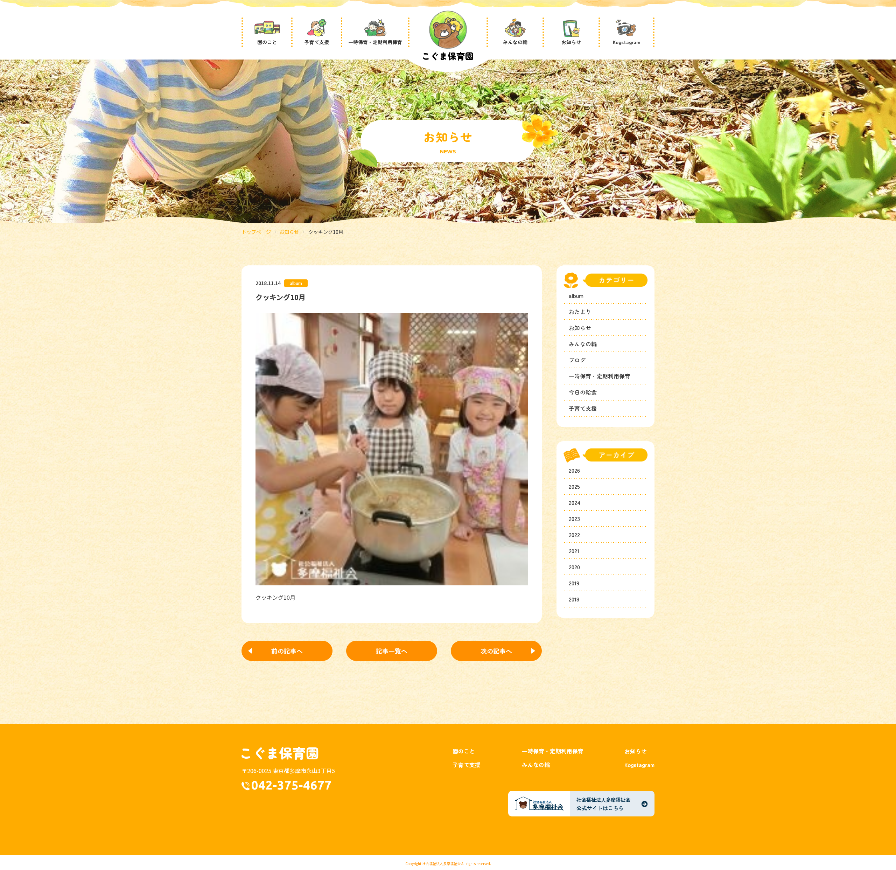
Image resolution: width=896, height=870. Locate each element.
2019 (574, 583)
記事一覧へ (391, 650)
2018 (574, 599)
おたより (580, 311)
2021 (574, 551)
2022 (574, 534)
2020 (574, 567)
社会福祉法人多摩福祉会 (441, 863)
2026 (574, 470)
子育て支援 (583, 408)
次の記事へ (496, 650)
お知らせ (289, 231)
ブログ (577, 360)
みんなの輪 (583, 344)
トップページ (256, 231)
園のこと (464, 751)
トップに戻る (868, 846)
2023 (574, 518)
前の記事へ (287, 650)
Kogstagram (639, 764)
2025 (574, 486)
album (576, 295)
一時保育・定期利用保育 (599, 376)
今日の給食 (583, 392)
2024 (574, 502)
